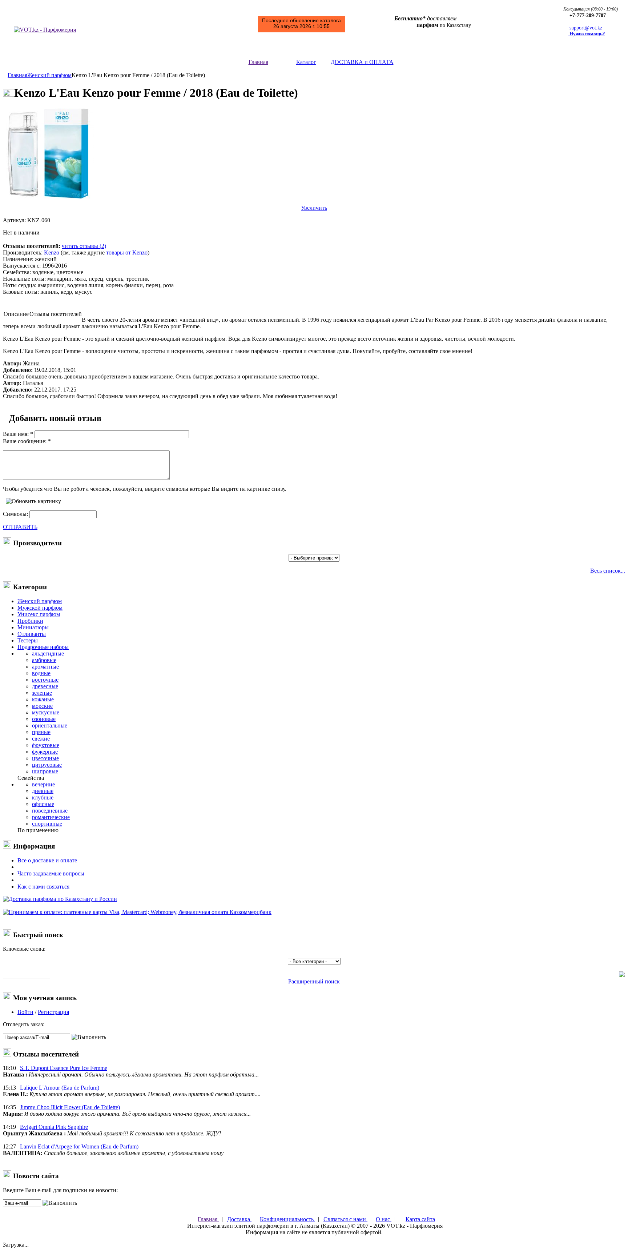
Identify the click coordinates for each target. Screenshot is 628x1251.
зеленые (42, 693)
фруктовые (45, 745)
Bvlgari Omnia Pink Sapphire (54, 1127)
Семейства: (17, 272)
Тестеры (27, 640)
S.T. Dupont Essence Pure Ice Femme (63, 1068)
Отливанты (31, 634)
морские (42, 706)
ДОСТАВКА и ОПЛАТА (362, 62)
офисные (43, 804)
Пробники (30, 621)
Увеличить (314, 208)
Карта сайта (420, 1219)
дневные (42, 791)
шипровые (45, 771)
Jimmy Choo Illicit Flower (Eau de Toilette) (70, 1107)
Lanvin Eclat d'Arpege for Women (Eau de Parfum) (79, 1146)
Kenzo (51, 252)
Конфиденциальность (287, 1219)
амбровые (44, 660)
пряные (41, 732)
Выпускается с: (22, 265)
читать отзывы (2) (84, 246)
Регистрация (53, 1012)
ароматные (45, 666)
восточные (45, 680)
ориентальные (49, 725)
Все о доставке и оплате (47, 860)
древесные (45, 686)
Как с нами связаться (43, 886)
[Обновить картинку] (33, 501)
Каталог (306, 62)
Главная (258, 62)
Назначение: (18, 259)
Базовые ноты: (21, 292)
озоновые (44, 719)
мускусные (45, 712)
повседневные (50, 810)
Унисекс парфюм (38, 614)
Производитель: (23, 252)
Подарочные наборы (43, 647)
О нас (383, 1219)
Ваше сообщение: (25, 441)
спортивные (47, 824)
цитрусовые (47, 765)
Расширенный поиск (314, 981)
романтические (51, 817)
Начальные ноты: (24, 279)
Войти (25, 1012)
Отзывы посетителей (55, 314)
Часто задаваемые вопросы (50, 873)
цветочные (45, 758)
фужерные (45, 752)
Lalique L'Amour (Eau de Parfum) (59, 1087)
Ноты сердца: (19, 285)
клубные (42, 797)
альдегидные (48, 653)
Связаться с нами (345, 1219)
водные (41, 673)
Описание (16, 314)
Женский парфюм (49, 75)
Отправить (20, 527)
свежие (41, 738)
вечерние (43, 784)
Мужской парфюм (40, 608)
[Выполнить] (89, 1037)
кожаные (43, 699)
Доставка (239, 1219)
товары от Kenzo (127, 252)
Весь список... (607, 571)
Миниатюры (33, 627)
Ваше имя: (16, 434)
